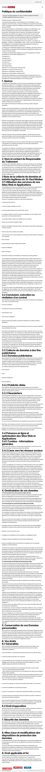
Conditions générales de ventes (14, 15)
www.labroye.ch (6, 62)
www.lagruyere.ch (6, 58)
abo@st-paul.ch (10, 174)
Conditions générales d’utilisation (30, 15)
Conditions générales (6, 770)
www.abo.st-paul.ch (6, 64)
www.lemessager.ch (6, 60)
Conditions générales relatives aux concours (13, 17)
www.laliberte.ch (6, 56)
